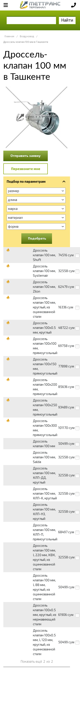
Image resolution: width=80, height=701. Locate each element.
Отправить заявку (25, 156)
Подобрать (37, 238)
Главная (9, 36)
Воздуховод (27, 36)
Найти (67, 20)
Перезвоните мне (25, 169)
